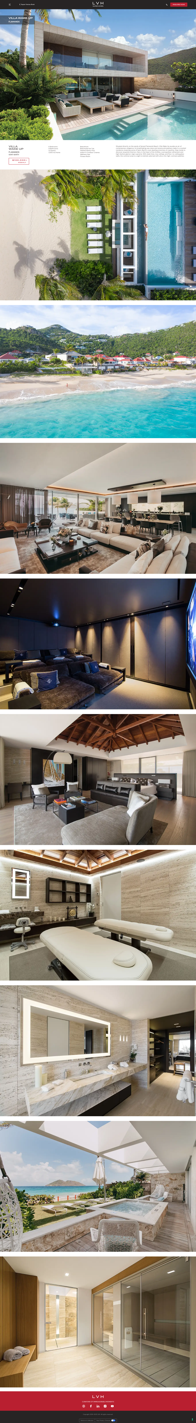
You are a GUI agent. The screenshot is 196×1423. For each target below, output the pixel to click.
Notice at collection (87, 1420)
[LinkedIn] (98, 1406)
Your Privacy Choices (103, 1420)
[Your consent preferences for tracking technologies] (192, 1419)
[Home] (83, 1406)
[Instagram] (105, 1406)
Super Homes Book (28, 4)
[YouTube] (112, 1406)
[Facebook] (91, 1406)
